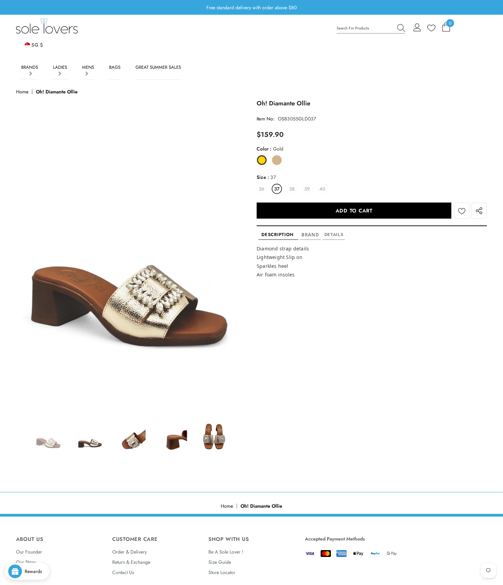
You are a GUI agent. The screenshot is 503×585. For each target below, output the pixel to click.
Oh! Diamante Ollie (57, 91)
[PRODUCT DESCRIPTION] (278, 235)
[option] (131, 253)
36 (262, 188)
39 (307, 188)
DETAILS (334, 234)
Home (22, 91)
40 (322, 188)
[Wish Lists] (461, 211)
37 (277, 188)
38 (292, 188)
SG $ (36, 44)
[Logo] (47, 26)
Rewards (35, 571)
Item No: (266, 118)
